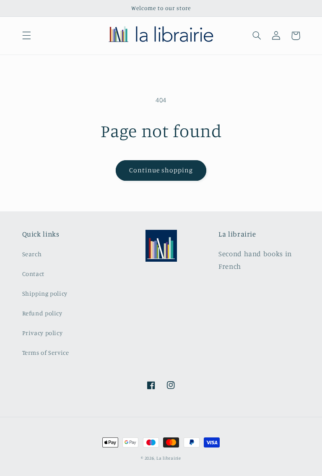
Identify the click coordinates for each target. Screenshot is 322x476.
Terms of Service (45, 352)
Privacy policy (42, 332)
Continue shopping (161, 170)
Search (32, 254)
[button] (26, 35)
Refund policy (42, 313)
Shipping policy (45, 293)
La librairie (168, 457)
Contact (33, 273)
